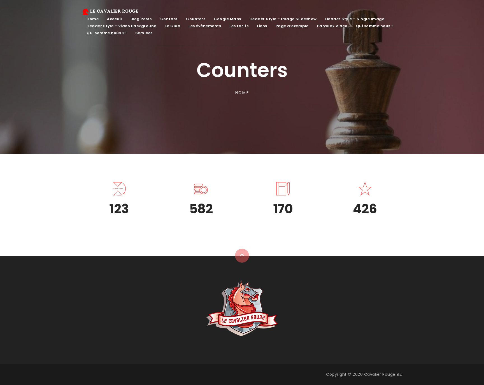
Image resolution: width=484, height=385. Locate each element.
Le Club (172, 26)
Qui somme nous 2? (107, 33)
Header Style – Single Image (355, 19)
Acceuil (114, 19)
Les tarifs (238, 26)
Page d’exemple (292, 26)
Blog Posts (141, 19)
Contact (169, 19)
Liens (262, 26)
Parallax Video (332, 26)
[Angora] (242, 308)
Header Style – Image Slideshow (283, 19)
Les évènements (205, 26)
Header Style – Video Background (122, 26)
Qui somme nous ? (375, 26)
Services (144, 33)
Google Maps (227, 19)
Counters (195, 19)
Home (93, 19)
